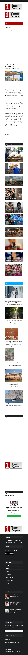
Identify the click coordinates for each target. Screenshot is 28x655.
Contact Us (7, 568)
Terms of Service (9, 577)
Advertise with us (9, 580)
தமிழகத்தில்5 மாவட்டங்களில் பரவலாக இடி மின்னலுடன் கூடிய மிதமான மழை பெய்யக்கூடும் (14, 322)
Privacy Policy (8, 574)
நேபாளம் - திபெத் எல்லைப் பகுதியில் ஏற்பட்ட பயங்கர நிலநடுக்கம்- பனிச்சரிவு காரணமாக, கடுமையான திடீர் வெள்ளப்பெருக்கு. (14, 364)
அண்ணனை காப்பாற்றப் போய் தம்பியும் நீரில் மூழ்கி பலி (14, 171)
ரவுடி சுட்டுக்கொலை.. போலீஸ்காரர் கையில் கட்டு (13, 210)
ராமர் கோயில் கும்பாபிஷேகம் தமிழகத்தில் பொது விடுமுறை (13, 184)
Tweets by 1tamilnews (9, 495)
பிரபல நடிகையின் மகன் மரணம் (11, 260)
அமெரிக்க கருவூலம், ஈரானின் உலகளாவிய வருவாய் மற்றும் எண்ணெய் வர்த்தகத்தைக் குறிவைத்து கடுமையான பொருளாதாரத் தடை (13, 405)
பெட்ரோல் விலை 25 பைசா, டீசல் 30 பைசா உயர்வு (13, 65)
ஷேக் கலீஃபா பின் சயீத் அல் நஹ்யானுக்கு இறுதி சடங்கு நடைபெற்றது (15, 611)
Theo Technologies (16, 651)
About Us (7, 565)
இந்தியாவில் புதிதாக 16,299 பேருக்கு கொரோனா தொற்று (13, 222)
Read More (20, 542)
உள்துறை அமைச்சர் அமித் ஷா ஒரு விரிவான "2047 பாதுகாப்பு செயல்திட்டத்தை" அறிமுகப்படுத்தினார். (14, 384)
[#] (14, 465)
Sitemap (7, 583)
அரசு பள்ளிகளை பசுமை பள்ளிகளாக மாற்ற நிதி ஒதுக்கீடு (13, 235)
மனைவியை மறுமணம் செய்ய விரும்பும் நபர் (13, 273)
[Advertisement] (14, 49)
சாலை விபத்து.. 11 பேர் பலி (11, 198)
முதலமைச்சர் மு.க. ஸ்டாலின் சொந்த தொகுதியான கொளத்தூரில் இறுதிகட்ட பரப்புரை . (16, 603)
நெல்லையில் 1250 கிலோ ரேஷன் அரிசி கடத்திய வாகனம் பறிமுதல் (13, 159)
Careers (7, 571)
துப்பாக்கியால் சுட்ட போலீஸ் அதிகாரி (12, 248)
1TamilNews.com (13, 649)
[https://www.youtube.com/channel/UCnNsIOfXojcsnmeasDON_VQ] (14, 15)
